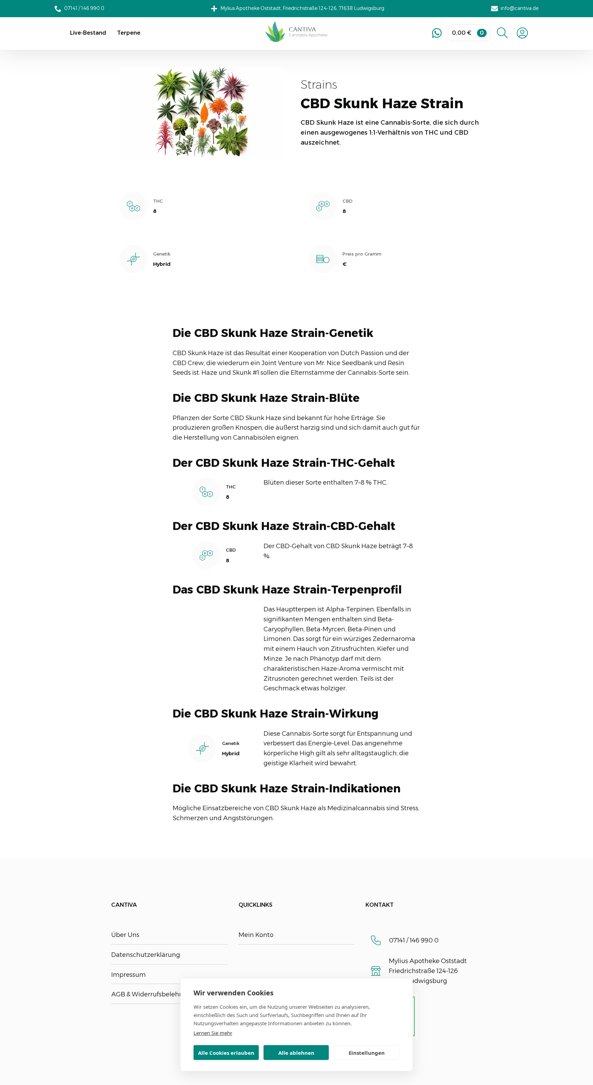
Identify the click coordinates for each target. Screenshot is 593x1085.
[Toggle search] (502, 33)
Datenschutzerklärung (145, 955)
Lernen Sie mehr (213, 1032)
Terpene (128, 33)
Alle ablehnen (296, 1052)
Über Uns (125, 935)
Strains (319, 85)
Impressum (128, 975)
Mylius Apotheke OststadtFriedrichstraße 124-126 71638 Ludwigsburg (428, 971)
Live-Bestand (88, 33)
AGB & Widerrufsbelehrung (152, 994)
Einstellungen (367, 1052)
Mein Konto (256, 935)
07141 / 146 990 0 (414, 940)
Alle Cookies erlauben (226, 1052)
